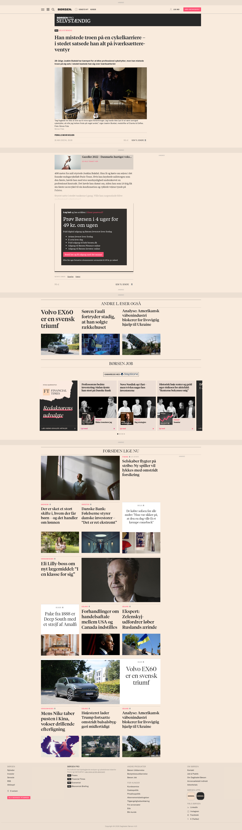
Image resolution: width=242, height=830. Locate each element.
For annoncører (133, 805)
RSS (9, 781)
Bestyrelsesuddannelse (137, 774)
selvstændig (63, 30)
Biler (140, 662)
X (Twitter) (194, 819)
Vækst (77, 277)
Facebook (194, 815)
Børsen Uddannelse (135, 770)
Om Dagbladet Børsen (196, 777)
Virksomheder (47, 559)
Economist (74, 782)
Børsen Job (132, 777)
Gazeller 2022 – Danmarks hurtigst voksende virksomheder (117, 156)
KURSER (93, 9)
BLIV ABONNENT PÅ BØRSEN (19, 798)
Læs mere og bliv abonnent (95, 772)
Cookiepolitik (132, 790)
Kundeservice (133, 786)
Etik (129, 808)
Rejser (58, 607)
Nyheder (10, 770)
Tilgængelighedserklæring (138, 801)
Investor (85, 504)
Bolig (140, 505)
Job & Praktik (192, 774)
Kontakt (190, 770)
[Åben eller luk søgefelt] (53, 9)
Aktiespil (11, 785)
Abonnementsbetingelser (138, 797)
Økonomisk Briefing (78, 786)
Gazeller (70, 277)
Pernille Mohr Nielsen (64, 135)
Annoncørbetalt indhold (197, 781)
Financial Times (76, 779)
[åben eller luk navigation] (43, 9)
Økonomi (45, 504)
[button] (48, 9)
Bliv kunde (131, 812)
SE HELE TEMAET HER (90, 161)
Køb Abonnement (192, 9)
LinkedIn (194, 807)
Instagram (194, 811)
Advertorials (192, 785)
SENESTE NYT (83, 9)
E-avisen (14, 791)
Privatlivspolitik (133, 794)
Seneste (10, 777)
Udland (85, 606)
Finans (125, 457)
